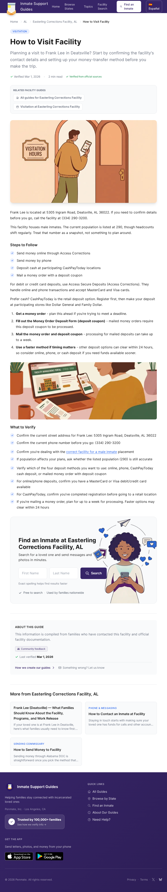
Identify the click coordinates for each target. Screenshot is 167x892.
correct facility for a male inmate (91, 452)
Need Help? (101, 819)
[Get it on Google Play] (49, 856)
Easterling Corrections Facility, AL (55, 21)
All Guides (99, 792)
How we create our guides (33, 667)
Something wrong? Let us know (83, 667)
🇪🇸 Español (154, 6)
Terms (144, 879)
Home (56, 6)
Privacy (131, 879)
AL (25, 21)
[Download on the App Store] (19, 856)
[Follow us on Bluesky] (160, 879)
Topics (88, 6)
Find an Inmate (129, 6)
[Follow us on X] (153, 879)
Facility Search (102, 6)
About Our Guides (105, 812)
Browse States (70, 6)
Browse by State (104, 798)
